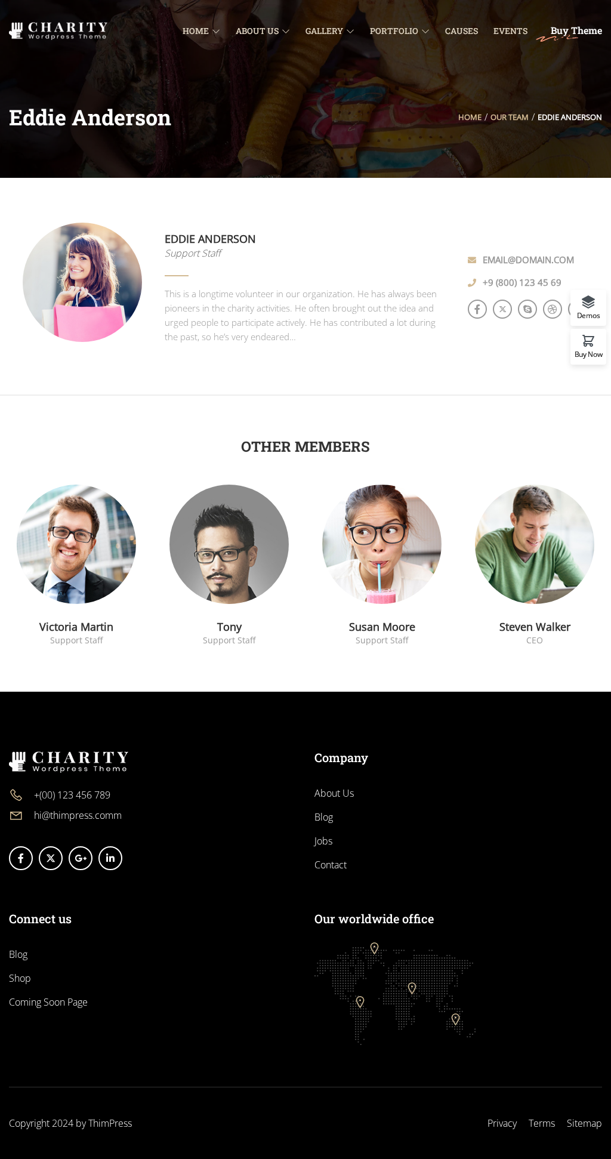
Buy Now (589, 353)
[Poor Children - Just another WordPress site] (58, 30)
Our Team (509, 117)
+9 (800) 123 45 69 (522, 282)
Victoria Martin (76, 626)
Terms (542, 1123)
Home (470, 117)
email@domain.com (528, 260)
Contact (330, 864)
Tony (229, 626)
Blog (323, 817)
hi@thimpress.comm (78, 815)
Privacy (502, 1123)
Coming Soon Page (48, 1002)
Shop (20, 978)
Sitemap (584, 1123)
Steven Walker (534, 626)
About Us (334, 793)
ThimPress (110, 1123)
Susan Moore (382, 626)
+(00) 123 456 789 (72, 795)
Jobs (323, 840)
